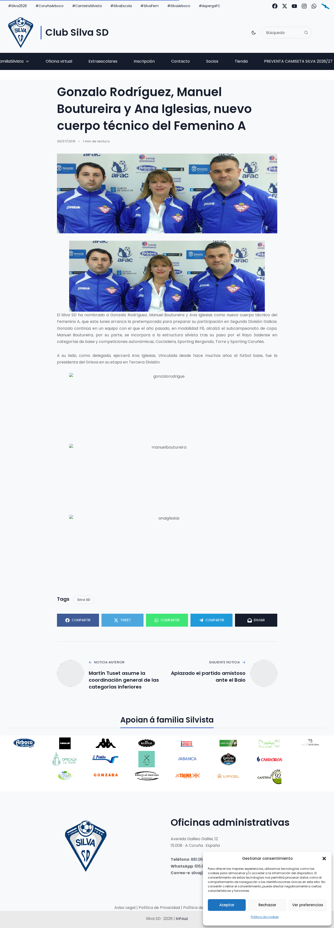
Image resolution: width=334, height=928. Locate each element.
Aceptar (226, 904)
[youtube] (294, 6)
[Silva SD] (20, 32)
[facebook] (275, 6)
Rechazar (267, 904)
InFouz (182, 918)
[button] (324, 858)
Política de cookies (265, 917)
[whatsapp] (314, 6)
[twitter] (284, 6)
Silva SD (83, 599)
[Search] (306, 32)
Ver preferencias (307, 904)
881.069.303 (201, 859)
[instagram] (304, 6)
